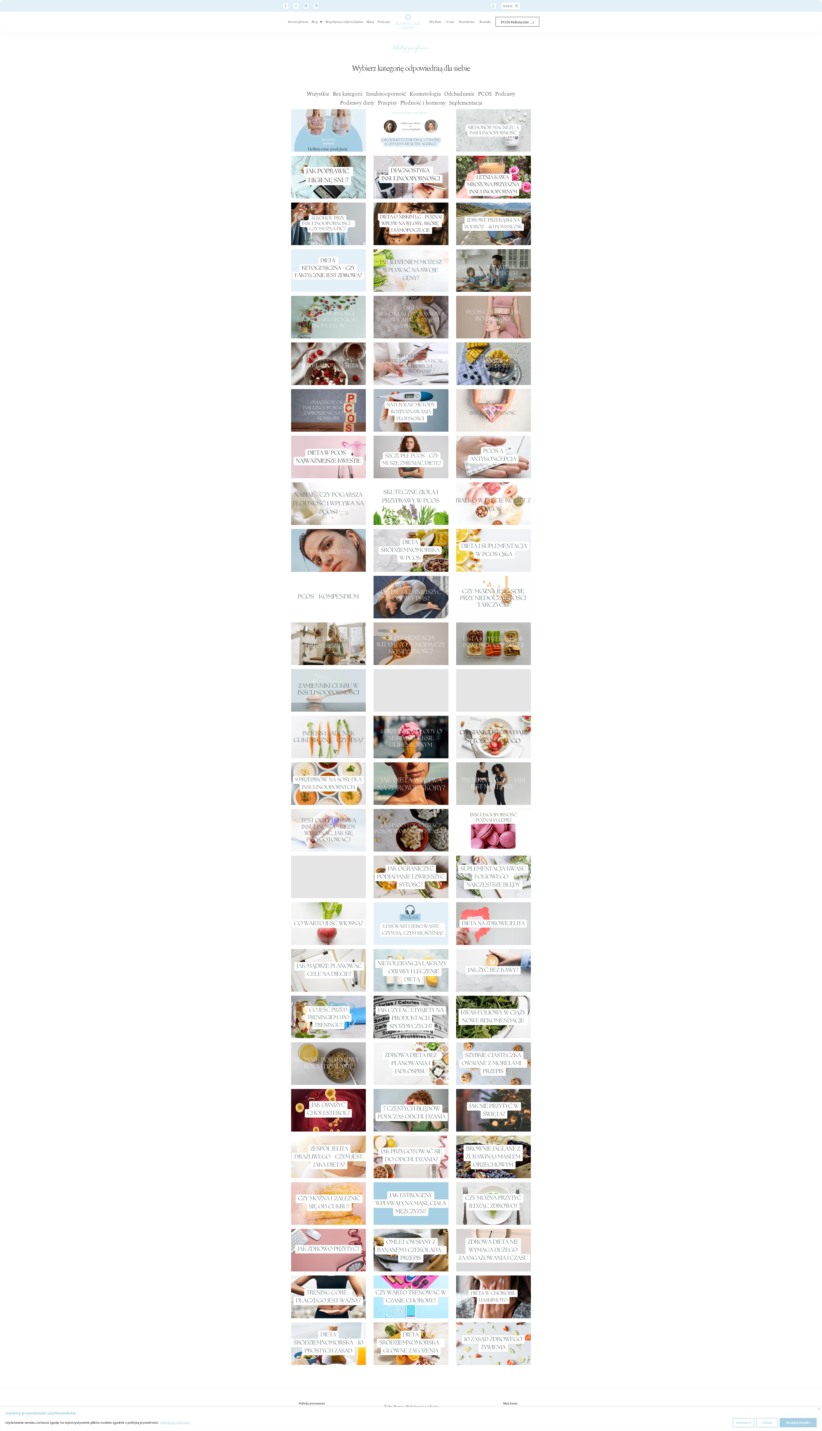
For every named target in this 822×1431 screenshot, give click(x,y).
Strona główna (298, 21)
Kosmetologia (425, 94)
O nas (450, 21)
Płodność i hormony (423, 103)
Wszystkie (318, 94)
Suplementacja (465, 103)
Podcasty (384, 21)
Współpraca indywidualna (344, 21)
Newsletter (467, 21)
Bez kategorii (348, 94)
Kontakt (485, 21)
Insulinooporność (386, 94)
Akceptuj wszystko (798, 1423)
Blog (314, 21)
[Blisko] (819, 1409)
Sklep (370, 21)
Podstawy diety (357, 103)
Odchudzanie (459, 94)
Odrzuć (767, 1423)
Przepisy (387, 103)
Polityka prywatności (175, 1423)
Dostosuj (742, 1423)
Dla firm (435, 21)
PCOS (485, 94)
